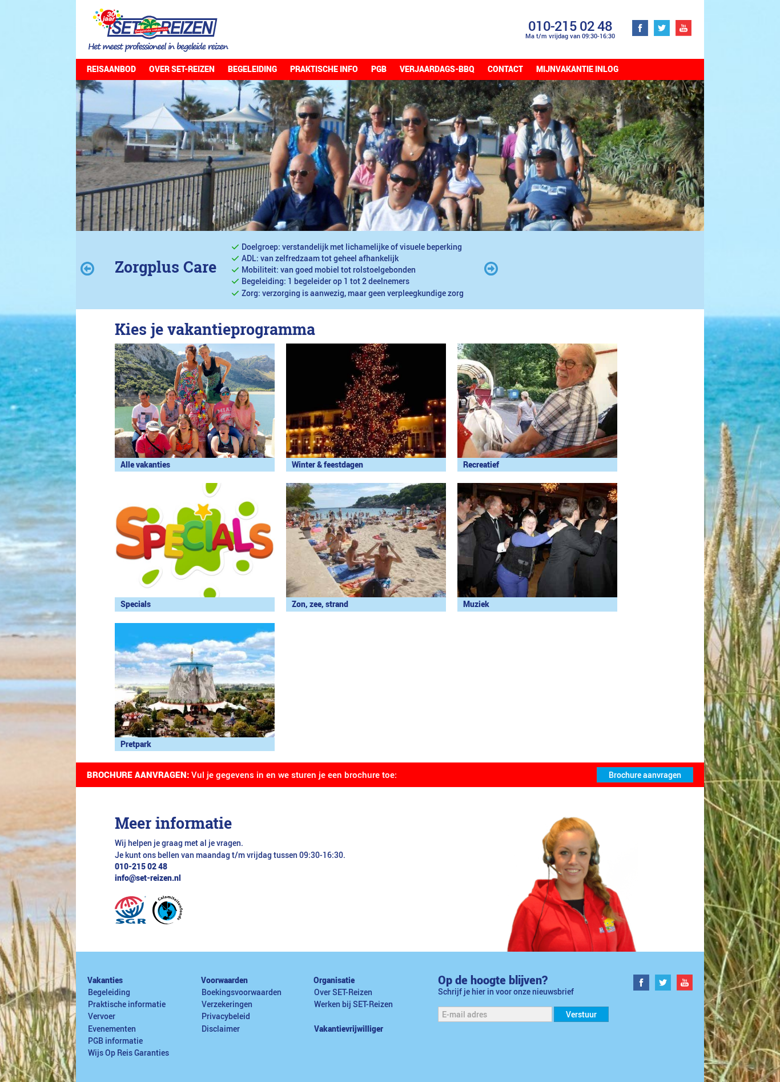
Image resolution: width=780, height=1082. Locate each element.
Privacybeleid (226, 1016)
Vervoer (101, 1016)
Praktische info (324, 69)
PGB (379, 69)
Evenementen (112, 1029)
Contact (505, 69)
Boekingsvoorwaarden (242, 992)
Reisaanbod (111, 69)
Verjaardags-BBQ (437, 69)
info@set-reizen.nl (148, 878)
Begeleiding (252, 69)
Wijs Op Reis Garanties (128, 1053)
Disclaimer (221, 1029)
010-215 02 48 (570, 25)
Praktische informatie (127, 1004)
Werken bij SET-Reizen (353, 1004)
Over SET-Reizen (182, 69)
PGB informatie (115, 1041)
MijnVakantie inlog (577, 69)
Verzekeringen (227, 1004)
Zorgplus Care (165, 267)
